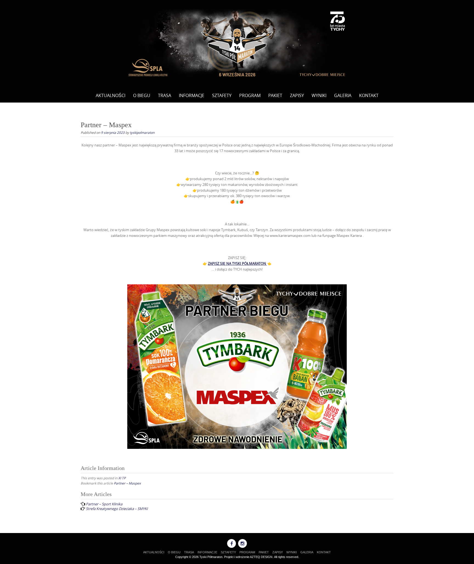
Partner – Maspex (127, 483)
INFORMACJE (191, 95)
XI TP (122, 478)
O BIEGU (141, 95)
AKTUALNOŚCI (110, 95)
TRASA (164, 95)
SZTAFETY (222, 95)
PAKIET (275, 95)
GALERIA (342, 95)
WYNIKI (319, 95)
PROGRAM (250, 95)
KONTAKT (369, 95)
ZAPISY (297, 95)
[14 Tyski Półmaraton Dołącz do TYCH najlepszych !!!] (237, 43)
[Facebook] (231, 543)
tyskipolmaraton (142, 132)
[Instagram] (242, 543)
